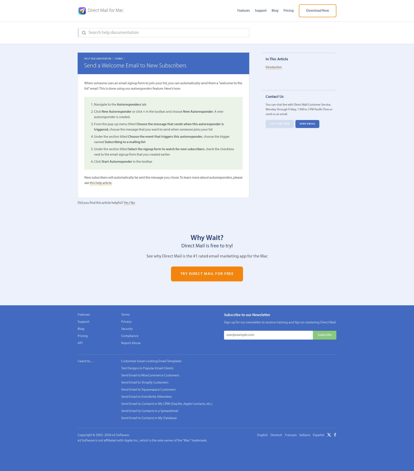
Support (261, 10)
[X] (329, 436)
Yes (126, 203)
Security (127, 329)
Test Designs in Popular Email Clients (147, 368)
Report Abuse (131, 343)
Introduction (274, 67)
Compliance (129, 336)
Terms (125, 315)
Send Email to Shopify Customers (144, 382)
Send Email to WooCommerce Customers (150, 375)
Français (291, 435)
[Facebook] (335, 436)
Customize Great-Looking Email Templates (151, 361)
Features (243, 10)
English (262, 435)
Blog (275, 10)
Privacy (126, 322)
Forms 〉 (120, 59)
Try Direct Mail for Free (207, 274)
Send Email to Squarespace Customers (148, 389)
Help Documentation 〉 (99, 59)
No (133, 203)
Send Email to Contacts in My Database (149, 418)
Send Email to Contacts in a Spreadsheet (149, 411)
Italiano (304, 435)
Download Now (317, 10)
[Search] (84, 33)
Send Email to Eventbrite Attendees (146, 397)
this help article (100, 183)
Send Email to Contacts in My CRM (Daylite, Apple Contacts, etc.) (166, 404)
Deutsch (276, 435)
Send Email (307, 124)
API (80, 343)
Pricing (289, 10)
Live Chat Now (280, 124)
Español (318, 435)
